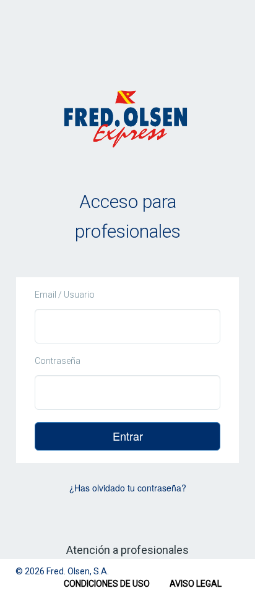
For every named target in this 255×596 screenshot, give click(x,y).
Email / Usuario (65, 295)
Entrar (128, 436)
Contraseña (57, 361)
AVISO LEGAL (196, 584)
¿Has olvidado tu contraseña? (127, 488)
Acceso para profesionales (128, 216)
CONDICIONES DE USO (107, 584)
